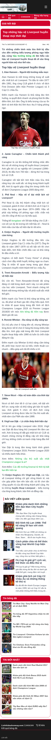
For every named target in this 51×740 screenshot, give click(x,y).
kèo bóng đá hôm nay (31, 312)
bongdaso (16, 221)
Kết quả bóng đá (9, 728)
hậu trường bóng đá (24, 56)
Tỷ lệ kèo (40, 725)
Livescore (25, 17)
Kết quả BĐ (11, 16)
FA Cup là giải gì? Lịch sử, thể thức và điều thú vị (31, 561)
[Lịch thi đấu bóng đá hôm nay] (13, 7)
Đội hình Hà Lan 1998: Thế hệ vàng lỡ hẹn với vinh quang (31, 525)
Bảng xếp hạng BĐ (41, 16)
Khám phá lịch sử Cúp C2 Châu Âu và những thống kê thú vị (30, 579)
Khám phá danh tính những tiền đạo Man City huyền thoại (32, 507)
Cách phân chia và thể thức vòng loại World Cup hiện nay (32, 544)
